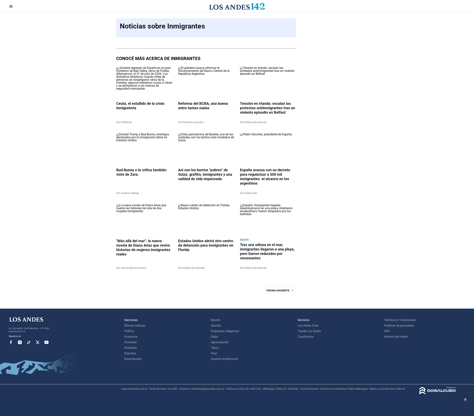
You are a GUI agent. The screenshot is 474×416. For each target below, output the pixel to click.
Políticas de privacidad (399, 325)
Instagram (20, 342)
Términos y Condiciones (399, 320)
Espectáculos (133, 359)
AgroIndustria (219, 342)
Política (129, 331)
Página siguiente (278, 290)
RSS (387, 331)
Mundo (215, 320)
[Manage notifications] (465, 399)
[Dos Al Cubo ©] (437, 393)
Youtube (46, 342)
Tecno (215, 348)
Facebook (11, 342)
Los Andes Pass (308, 325)
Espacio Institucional (224, 359)
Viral (214, 353)
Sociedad (130, 342)
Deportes (130, 353)
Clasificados (306, 336)
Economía (130, 336)
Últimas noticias (134, 325)
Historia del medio (396, 336)
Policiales (130, 348)
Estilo (214, 336)
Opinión (216, 325)
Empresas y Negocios (225, 331)
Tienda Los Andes (309, 331)
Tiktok (28, 342)
